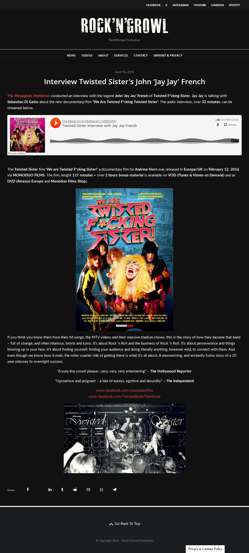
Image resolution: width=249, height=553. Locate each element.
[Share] (28, 489)
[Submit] (75, 489)
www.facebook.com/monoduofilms (124, 390)
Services (121, 55)
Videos (86, 55)
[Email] (88, 489)
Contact (141, 55)
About (103, 55)
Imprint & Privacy (167, 55)
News (71, 55)
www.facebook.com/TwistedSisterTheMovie (124, 396)
